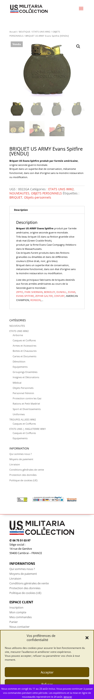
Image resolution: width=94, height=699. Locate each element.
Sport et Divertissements (27, 409)
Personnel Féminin (23, 393)
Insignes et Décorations (26, 377)
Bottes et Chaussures (25, 350)
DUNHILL (61, 292)
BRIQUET (15, 197)
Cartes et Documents (24, 356)
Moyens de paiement (21, 459)
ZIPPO (19, 292)
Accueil (13, 31)
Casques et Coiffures (24, 340)
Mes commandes (20, 617)
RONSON (35, 300)
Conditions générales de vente (26, 469)
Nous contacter (19, 627)
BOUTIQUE (24, 31)
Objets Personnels (23, 387)
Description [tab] (21, 209)
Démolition (19, 361)
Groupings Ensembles (25, 372)
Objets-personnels (37, 197)
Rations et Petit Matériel (26, 403)
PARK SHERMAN (33, 292)
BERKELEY (49, 292)
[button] (87, 638)
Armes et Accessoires (24, 345)
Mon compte (17, 612)
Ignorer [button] (68, 696)
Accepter (47, 672)
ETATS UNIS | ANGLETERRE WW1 (27, 428)
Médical (17, 382)
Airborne (18, 335)
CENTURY (59, 296)
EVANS (71, 292)
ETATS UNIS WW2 (41, 31)
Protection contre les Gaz (27, 398)
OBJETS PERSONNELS (46, 193)
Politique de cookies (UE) (23, 480)
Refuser (47, 684)
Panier (13, 622)
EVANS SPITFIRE (25, 296)
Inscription (16, 607)
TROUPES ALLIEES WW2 (22, 419)
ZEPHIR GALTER (44, 296)
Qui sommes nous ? (20, 454)
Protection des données (23, 474)
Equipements (20, 366)
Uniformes (19, 414)
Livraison (14, 464)
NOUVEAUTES (19, 193)
